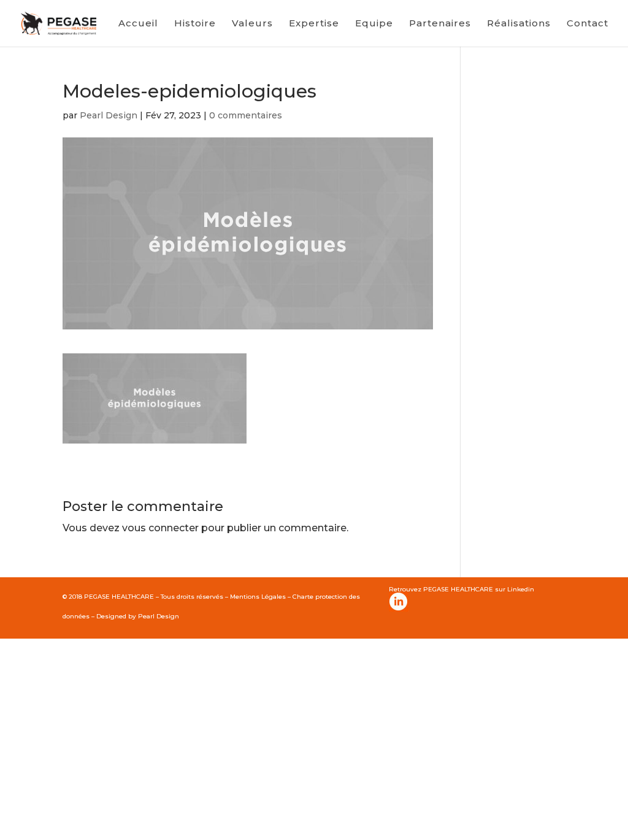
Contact (587, 24)
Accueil (138, 24)
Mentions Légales (258, 597)
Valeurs (252, 24)
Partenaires (440, 24)
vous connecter (160, 528)
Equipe (374, 24)
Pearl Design (108, 115)
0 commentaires (245, 115)
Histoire (195, 24)
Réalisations (519, 24)
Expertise (314, 24)
